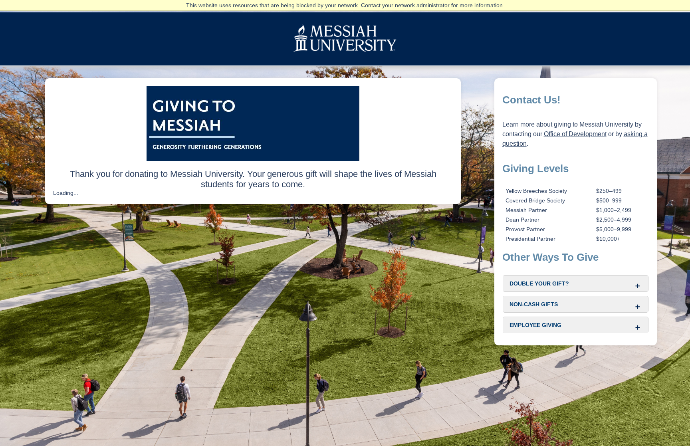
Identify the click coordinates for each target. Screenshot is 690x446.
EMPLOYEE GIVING (535, 325)
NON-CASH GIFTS (534, 304)
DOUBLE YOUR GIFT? (539, 283)
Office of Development (575, 134)
